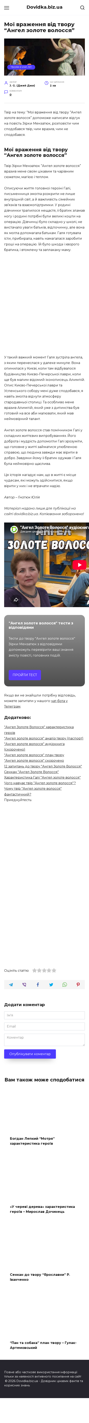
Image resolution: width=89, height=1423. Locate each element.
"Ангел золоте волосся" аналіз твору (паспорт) (43, 738)
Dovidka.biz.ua (44, 7)
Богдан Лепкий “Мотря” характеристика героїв (32, 1141)
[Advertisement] (44, 304)
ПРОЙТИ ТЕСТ (25, 675)
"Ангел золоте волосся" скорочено (34, 761)
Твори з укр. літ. (21, 67)
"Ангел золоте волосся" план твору (34, 755)
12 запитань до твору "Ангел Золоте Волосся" (43, 766)
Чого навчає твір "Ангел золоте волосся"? (40, 783)
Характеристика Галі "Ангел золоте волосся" (42, 777)
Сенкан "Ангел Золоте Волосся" (31, 772)
